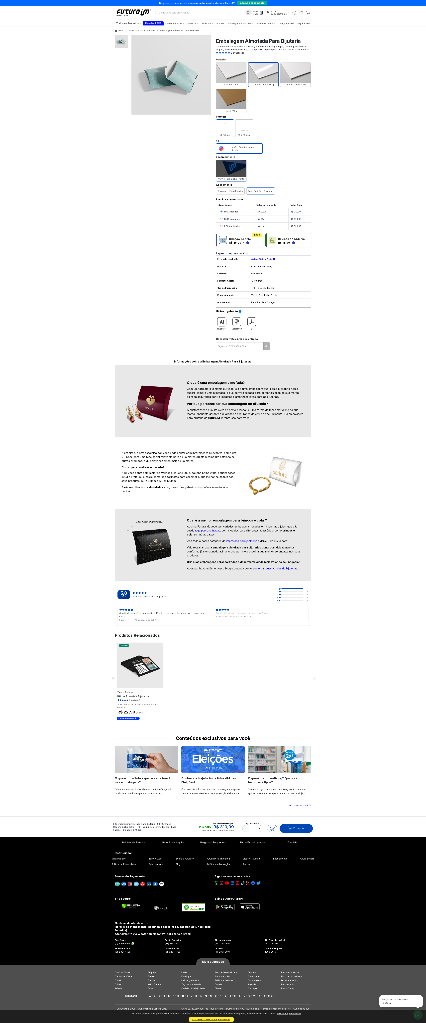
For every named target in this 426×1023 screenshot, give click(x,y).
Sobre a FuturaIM (185, 858)
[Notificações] (301, 12)
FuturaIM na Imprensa (252, 842)
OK (266, 346)
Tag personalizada (191, 984)
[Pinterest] (237, 883)
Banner (152, 980)
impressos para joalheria (241, 541)
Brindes (252, 972)
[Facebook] (253, 883)
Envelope (186, 976)
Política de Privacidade (124, 864)
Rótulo (151, 976)
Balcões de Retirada (133, 842)
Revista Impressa (290, 972)
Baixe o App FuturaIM (229, 898)
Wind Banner (155, 984)
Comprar (298, 828)
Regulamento (280, 858)
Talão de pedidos (224, 980)
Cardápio (253, 988)
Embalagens (254, 980)
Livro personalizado (291, 976)
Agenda (252, 984)
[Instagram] (221, 883)
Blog (178, 864)
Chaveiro (219, 988)
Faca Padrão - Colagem (260, 191)
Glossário (131, 995)
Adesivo (119, 988)
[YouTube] (227, 883)
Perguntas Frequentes (213, 842)
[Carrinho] (308, 12)
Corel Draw (236, 329)
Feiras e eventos (290, 980)
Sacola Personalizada (226, 972)
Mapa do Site (119, 858)
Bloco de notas (222, 976)
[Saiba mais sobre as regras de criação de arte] (247, 242)
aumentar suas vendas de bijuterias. (275, 568)
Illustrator (221, 329)
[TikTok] (242, 883)
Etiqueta (152, 972)
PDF (252, 329)
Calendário (254, 976)
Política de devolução (218, 864)
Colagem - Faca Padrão (230, 191)
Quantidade (252, 823)
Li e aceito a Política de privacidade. (211, 1019)
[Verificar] (130, 906)
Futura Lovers (307, 858)
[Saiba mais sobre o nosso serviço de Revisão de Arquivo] (293, 242)
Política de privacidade (289, 1013)
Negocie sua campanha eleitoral (395, 1001)
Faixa (151, 988)
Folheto (118, 980)
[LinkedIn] (232, 883)
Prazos (246, 864)
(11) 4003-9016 (122, 943)
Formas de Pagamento (130, 876)
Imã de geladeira (190, 980)
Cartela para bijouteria (193, 988)
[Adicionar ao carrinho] (272, 828)
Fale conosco (156, 864)
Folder (118, 984)
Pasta (184, 972)
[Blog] (247, 883)
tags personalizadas (207, 530)
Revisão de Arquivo (173, 842)
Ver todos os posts (299, 805)
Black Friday (287, 988)
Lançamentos (288, 984)
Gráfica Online (122, 972)
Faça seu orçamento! (252, 2)
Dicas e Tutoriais (251, 858)
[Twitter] (259, 883)
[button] (263, 53)
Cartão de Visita (123, 976)
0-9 (270, 996)
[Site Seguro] (161, 907)
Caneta (218, 984)
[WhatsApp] (294, 12)
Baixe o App (155, 858)
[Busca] (248, 12)
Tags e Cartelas (125, 692)
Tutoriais (292, 842)
